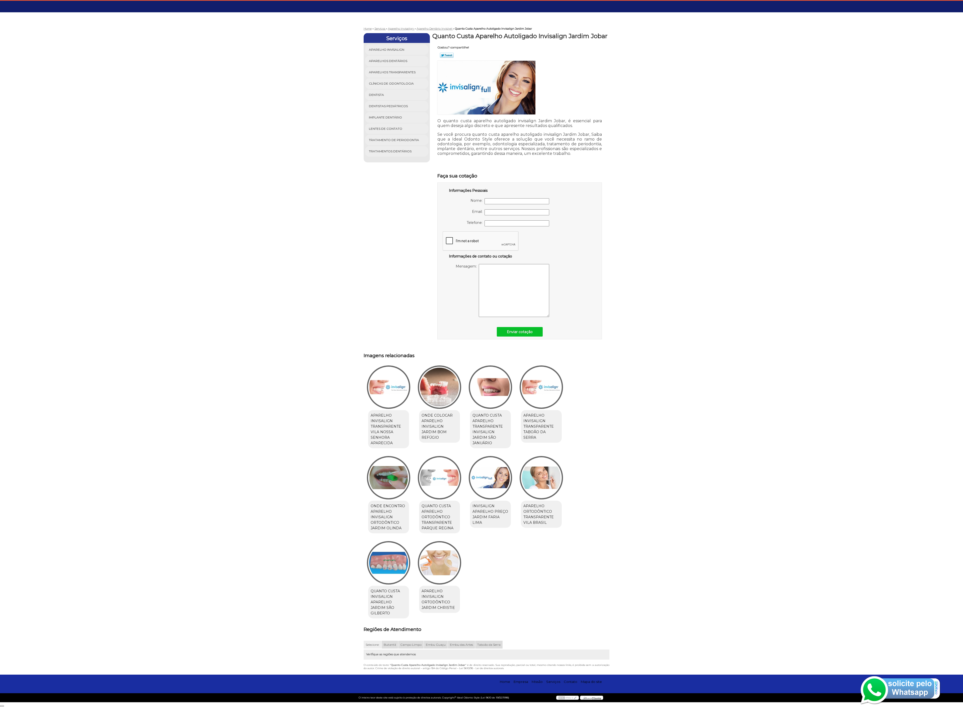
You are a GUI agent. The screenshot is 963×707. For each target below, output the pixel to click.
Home (505, 682)
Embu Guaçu (436, 645)
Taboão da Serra (489, 645)
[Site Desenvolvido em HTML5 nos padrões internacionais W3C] (567, 698)
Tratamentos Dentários (390, 151)
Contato (570, 682)
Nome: (477, 200)
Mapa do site (591, 682)
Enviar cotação (520, 332)
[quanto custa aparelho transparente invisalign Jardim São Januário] (490, 387)
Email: (478, 211)
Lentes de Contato (385, 129)
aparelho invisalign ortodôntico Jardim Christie (438, 599)
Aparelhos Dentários (388, 61)
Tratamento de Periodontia (394, 140)
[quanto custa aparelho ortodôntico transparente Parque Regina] (439, 477)
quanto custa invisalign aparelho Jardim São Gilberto (385, 602)
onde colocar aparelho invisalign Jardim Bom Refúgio (437, 426)
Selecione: (372, 645)
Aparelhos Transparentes (392, 72)
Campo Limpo (411, 645)
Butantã (390, 645)
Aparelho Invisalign (386, 49)
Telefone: (476, 222)
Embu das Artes (461, 645)
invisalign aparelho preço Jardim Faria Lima (490, 514)
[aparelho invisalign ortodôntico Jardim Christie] (439, 563)
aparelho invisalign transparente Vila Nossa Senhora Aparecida (386, 429)
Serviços (396, 38)
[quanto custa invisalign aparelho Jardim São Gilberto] (388, 563)
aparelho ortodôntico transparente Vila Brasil (538, 514)
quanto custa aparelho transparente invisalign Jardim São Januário (487, 429)
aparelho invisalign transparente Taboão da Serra (538, 426)
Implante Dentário (385, 117)
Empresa (521, 682)
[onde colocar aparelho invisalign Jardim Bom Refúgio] (439, 387)
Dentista (376, 95)
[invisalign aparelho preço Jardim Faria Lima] (490, 477)
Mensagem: (467, 266)
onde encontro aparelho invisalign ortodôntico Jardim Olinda (388, 517)
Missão (537, 682)
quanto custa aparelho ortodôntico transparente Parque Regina (437, 517)
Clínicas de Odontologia (391, 83)
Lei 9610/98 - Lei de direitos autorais (481, 668)
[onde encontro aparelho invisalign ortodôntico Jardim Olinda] (388, 477)
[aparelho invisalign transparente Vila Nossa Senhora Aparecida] (388, 387)
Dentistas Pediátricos (388, 106)
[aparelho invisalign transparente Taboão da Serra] (541, 387)
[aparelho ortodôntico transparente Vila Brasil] (541, 477)
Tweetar (447, 55)
